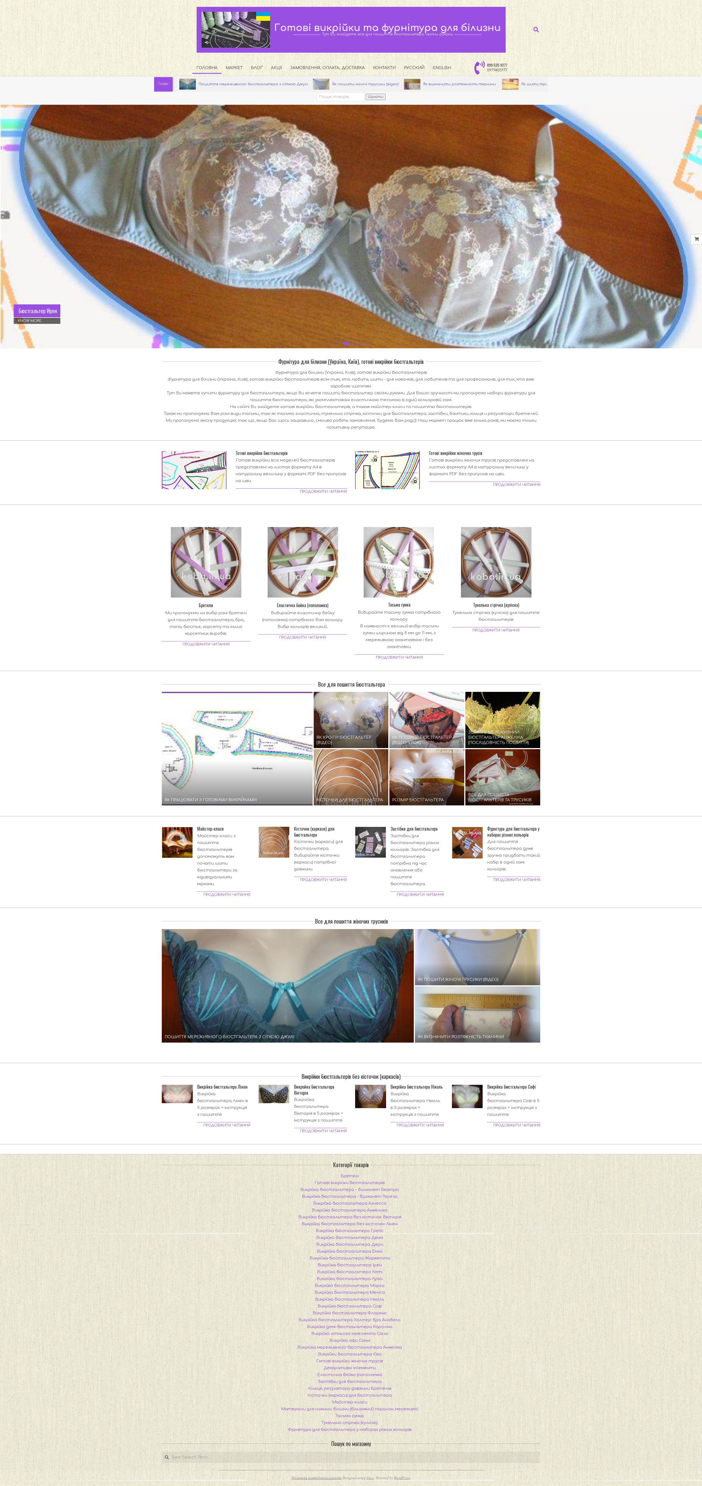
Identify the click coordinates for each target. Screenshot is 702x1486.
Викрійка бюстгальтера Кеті (349, 1272)
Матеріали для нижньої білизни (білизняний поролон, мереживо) (349, 1409)
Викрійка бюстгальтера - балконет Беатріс (349, 1189)
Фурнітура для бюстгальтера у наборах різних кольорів (513, 832)
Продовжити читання (323, 492)
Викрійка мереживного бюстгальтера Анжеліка (350, 1347)
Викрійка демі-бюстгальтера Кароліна (349, 1326)
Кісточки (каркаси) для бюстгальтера (314, 832)
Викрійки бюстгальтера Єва (349, 1354)
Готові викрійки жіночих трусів (455, 453)
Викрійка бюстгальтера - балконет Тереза (350, 1196)
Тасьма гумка (399, 605)
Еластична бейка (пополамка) (302, 605)
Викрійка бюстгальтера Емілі (349, 1251)
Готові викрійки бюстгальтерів (262, 453)
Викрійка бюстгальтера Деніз (349, 1237)
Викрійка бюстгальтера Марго (349, 1285)
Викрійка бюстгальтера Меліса (350, 1292)
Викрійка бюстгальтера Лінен (222, 1087)
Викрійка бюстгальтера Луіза (350, 1278)
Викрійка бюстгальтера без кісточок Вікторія (349, 1217)
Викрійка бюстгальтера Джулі (349, 1244)
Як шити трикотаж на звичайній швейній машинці (438, 84)
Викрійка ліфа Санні (349, 1340)
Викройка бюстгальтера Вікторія (314, 1090)
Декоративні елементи (350, 1368)
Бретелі (350, 1176)
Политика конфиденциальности (316, 1478)
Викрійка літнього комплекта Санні (349, 1333)
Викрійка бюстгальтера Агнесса (349, 1203)
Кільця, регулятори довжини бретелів (349, 1388)
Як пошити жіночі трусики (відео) (231, 84)
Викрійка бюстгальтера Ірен (350, 1265)
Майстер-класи (210, 829)
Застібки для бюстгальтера (414, 829)
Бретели (206, 605)
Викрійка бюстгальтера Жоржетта (350, 1258)
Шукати (375, 97)
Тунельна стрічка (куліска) (496, 605)
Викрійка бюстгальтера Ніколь (416, 1087)
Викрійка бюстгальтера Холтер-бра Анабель (350, 1320)
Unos (370, 1478)
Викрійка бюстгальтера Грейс (350, 1231)
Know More (30, 321)
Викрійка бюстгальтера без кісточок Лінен (350, 1224)
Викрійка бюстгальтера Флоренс (350, 1313)
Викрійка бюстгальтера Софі (511, 1087)
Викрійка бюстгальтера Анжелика (349, 1210)
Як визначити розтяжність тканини (326, 84)
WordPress (402, 1478)
